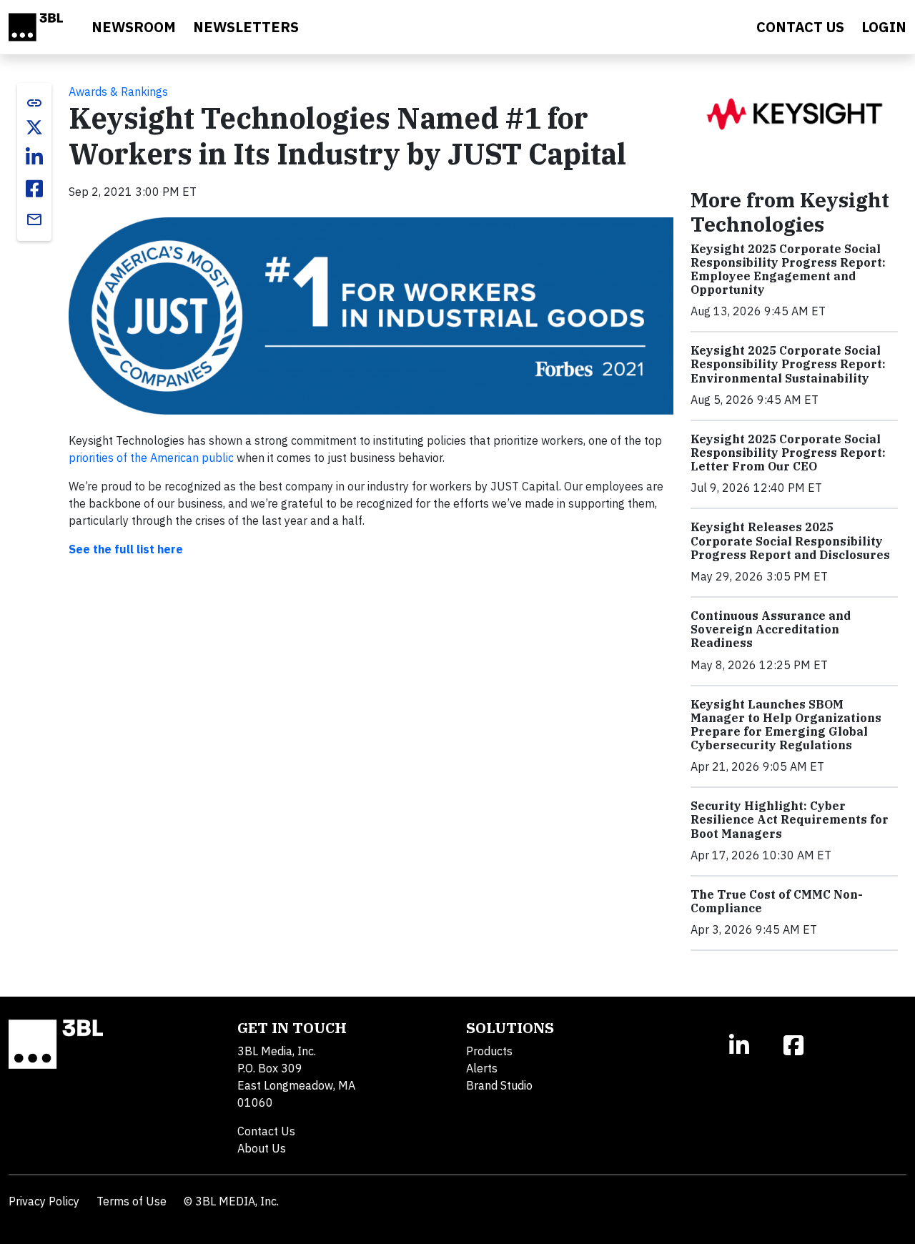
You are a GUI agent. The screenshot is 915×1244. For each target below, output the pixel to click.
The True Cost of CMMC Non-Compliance (777, 901)
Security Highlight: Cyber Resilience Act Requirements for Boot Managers (790, 819)
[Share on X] (34, 127)
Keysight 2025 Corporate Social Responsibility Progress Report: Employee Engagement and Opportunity (788, 269)
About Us (261, 1148)
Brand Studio (499, 1085)
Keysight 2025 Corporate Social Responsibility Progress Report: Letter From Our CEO (788, 452)
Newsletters (246, 26)
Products (489, 1051)
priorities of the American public (151, 457)
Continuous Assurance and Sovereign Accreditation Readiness (771, 629)
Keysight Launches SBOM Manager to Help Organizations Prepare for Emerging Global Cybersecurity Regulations (786, 725)
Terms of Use (132, 1201)
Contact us (800, 26)
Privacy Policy (44, 1201)
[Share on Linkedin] (34, 157)
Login (883, 26)
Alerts (482, 1068)
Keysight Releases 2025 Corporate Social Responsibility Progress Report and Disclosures (790, 540)
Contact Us (266, 1131)
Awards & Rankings (118, 91)
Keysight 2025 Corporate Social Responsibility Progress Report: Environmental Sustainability (788, 364)
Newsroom (134, 26)
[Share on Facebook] (34, 188)
